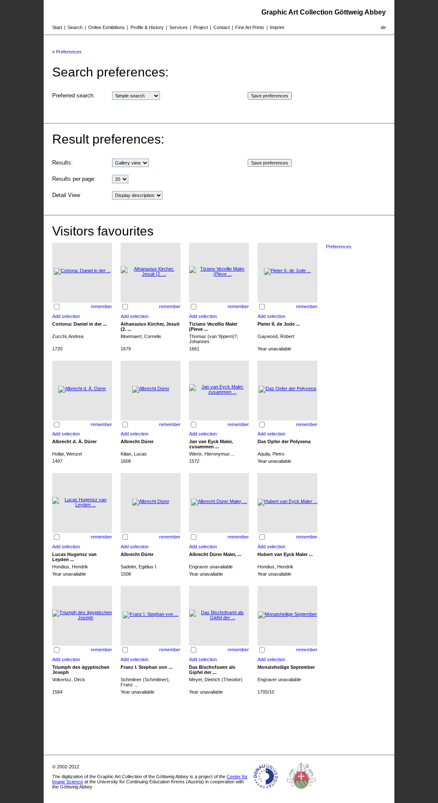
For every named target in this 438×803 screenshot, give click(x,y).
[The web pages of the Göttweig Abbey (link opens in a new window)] (301, 791)
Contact (221, 27)
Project (200, 27)
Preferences (69, 51)
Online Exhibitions (106, 27)
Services (178, 27)
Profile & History (147, 27)
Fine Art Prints (249, 27)
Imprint (277, 27)
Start (57, 27)
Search (75, 27)
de (383, 27)
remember (101, 306)
